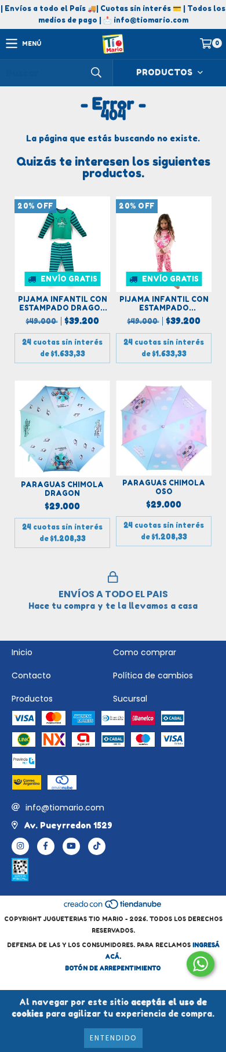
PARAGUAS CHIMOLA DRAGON (62, 489)
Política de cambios (153, 675)
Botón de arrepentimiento (113, 968)
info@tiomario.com (64, 807)
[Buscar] (95, 73)
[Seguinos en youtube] (71, 846)
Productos (32, 698)
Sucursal (130, 698)
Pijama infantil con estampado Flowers (164, 303)
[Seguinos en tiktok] (96, 846)
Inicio (22, 652)
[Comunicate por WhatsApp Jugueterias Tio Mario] (200, 964)
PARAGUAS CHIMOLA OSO (163, 487)
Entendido (113, 1038)
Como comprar (144, 652)
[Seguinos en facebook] (45, 846)
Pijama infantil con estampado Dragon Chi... (62, 303)
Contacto (31, 675)
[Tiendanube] (113, 907)
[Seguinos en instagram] (20, 846)
